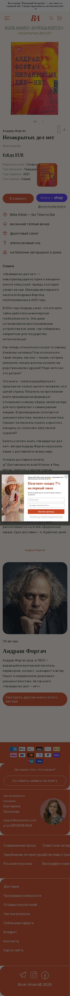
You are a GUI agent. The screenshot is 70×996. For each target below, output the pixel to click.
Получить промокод (46, 512)
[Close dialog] (66, 476)
